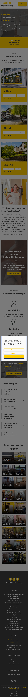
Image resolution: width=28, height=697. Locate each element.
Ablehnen (13, 353)
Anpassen (13, 349)
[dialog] (14, 348)
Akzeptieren (14, 357)
